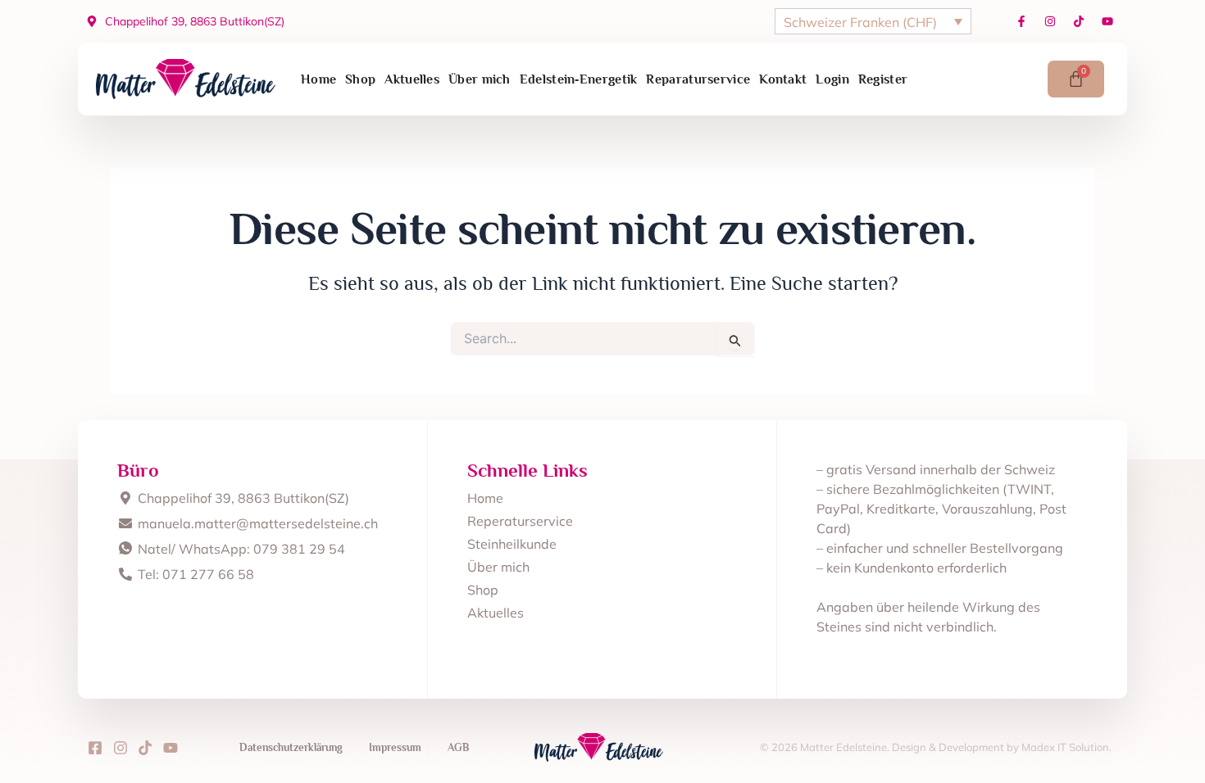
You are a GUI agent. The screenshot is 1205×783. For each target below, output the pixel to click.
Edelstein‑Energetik (579, 79)
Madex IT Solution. (1066, 747)
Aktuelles (411, 79)
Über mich (479, 79)
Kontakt (783, 79)
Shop (360, 79)
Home (318, 79)
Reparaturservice (698, 79)
